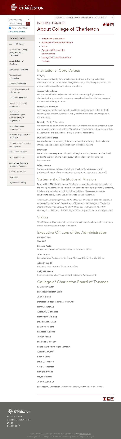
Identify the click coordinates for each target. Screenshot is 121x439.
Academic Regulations (18, 98)
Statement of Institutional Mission (57, 42)
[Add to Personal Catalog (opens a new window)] (104, 24)
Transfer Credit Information (15, 76)
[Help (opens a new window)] (112, 24)
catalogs (32, 436)
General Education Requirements (16, 127)
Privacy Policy (85, 434)
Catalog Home (17, 38)
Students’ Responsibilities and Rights (19, 136)
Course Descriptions (17, 171)
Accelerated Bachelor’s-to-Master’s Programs (18, 164)
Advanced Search (17, 31)
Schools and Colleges (18, 152)
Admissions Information (18, 69)
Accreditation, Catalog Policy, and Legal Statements (18, 52)
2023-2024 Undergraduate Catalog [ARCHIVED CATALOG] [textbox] (81, 17)
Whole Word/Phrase (20, 28)
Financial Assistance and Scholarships (19, 90)
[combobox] (84, 17)
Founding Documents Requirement (18, 104)
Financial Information (17, 84)
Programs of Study (16, 157)
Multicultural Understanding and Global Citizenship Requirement (17, 116)
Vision (45, 46)
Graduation (13, 177)
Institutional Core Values (53, 38)
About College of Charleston (16, 62)
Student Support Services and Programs (19, 144)
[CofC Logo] (27, 7)
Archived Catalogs (16, 44)
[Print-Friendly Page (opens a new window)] (108, 24)
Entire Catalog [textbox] (16, 20)
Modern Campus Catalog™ (83, 436)
